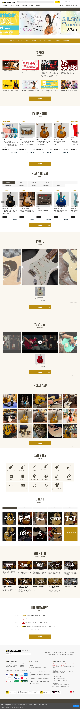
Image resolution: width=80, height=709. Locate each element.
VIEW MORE (40, 100)
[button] (2, 134)
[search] (51, 2)
